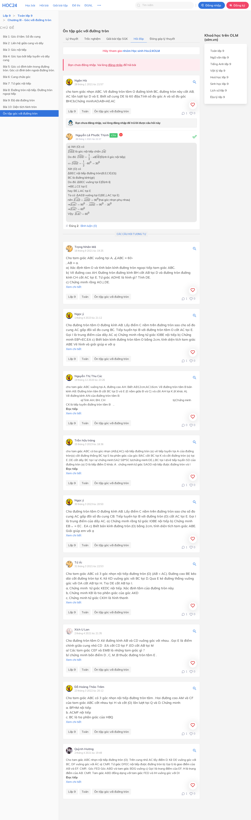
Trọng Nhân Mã (85, 247)
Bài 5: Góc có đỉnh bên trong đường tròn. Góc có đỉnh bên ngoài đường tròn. (29, 68)
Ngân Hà (80, 80)
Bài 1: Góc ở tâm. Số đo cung (21, 36)
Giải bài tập (60, 5)
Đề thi (76, 5)
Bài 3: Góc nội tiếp (14, 49)
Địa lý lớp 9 (217, 97)
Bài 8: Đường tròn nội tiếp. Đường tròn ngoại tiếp (27, 91)
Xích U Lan (81, 629)
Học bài (30, 5)
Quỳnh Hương (84, 749)
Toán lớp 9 (25, 15)
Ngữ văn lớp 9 (219, 57)
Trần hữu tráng (84, 440)
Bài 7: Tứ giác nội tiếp (17, 83)
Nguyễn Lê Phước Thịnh (96, 135)
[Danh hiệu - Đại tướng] (121, 135)
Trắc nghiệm (92, 38)
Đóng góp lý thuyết (162, 38)
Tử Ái (78, 562)
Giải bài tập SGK (117, 38)
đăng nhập (115, 65)
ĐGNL (89, 5)
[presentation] (71, 151)
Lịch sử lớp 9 (218, 90)
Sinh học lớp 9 (219, 84)
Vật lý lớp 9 (217, 70)
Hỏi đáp (139, 38)
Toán (85, 111)
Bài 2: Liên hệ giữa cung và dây (23, 43)
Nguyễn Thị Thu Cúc (88, 376)
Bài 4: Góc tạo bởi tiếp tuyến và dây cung (26, 58)
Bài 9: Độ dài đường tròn (19, 100)
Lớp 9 (7, 15)
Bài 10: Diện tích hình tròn (20, 107)
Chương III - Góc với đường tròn (29, 20)
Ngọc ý (79, 314)
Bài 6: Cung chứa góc (17, 77)
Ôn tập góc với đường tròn (20, 113)
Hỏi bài (44, 5)
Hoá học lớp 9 (219, 77)
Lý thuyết (72, 38)
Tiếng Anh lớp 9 (220, 64)
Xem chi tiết (73, 287)
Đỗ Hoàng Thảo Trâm (89, 687)
